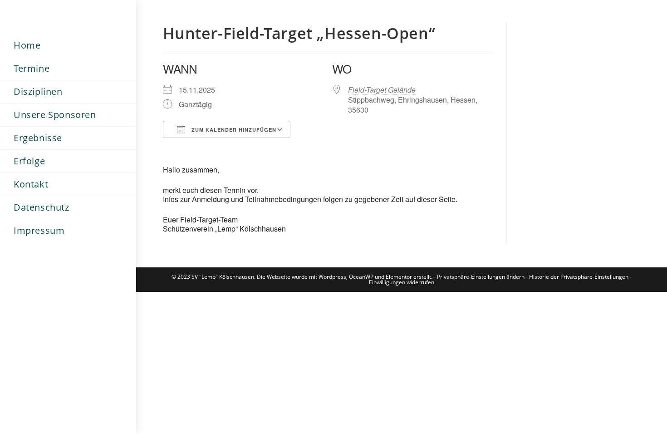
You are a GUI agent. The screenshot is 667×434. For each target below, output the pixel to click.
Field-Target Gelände (382, 89)
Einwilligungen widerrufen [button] (401, 282)
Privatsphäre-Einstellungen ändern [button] (481, 277)
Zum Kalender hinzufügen (233, 129)
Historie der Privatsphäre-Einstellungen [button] (578, 277)
